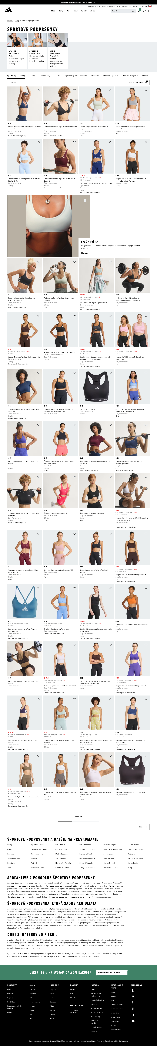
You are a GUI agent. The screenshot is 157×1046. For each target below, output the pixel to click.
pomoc (103, 6)
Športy (84, 11)
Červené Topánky (86, 863)
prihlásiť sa (143, 6)
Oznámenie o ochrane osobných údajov (82, 1041)
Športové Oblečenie (87, 849)
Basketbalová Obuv (135, 859)
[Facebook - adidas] (140, 991)
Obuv (76, 11)
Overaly (10, 849)
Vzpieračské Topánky (135, 849)
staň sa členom (126, 6)
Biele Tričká (60, 845)
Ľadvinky (10, 854)
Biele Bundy (132, 854)
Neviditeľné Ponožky (63, 863)
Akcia (92, 11)
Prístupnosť (123, 1041)
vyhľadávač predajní (94, 6)
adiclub (135, 6)
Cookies (65, 1041)
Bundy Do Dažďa (62, 868)
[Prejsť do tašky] (149, 11)
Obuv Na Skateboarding (112, 849)
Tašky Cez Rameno (86, 868)
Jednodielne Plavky (39, 849)
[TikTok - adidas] (140, 1015)
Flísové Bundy (133, 845)
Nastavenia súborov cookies (39, 1041)
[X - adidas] (140, 1003)
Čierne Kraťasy (133, 863)
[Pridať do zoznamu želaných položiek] (39, 90)
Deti (68, 11)
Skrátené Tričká (13, 859)
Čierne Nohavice (62, 849)
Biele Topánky (85, 845)
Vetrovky (34, 863)
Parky (9, 845)
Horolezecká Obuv (110, 868)
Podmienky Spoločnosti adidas (107, 1041)
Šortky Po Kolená (38, 868)
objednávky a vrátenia (113, 6)
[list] (78, 76)
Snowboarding (37, 854)
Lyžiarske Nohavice (87, 859)
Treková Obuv (108, 859)
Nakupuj (85, 253)
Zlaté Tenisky (60, 859)
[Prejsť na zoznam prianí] (144, 11)
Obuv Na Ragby (109, 845)
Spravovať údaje (55, 1041)
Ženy (61, 11)
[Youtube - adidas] (140, 1022)
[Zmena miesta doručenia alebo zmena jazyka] (150, 6)
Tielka (9, 868)
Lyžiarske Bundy (86, 854)
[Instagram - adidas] (140, 997)
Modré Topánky (61, 854)
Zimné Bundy (108, 854)
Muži (53, 11)
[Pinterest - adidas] (140, 1009)
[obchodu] (8, 10)
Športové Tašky (37, 845)
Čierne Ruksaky (109, 863)
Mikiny (34, 859)
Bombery (11, 863)
